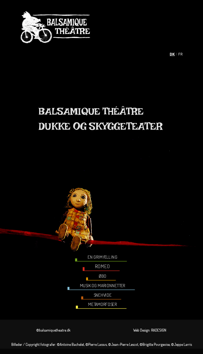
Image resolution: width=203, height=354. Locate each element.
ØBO (103, 276)
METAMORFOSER (102, 304)
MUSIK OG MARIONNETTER (102, 286)
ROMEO (102, 266)
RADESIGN (158, 330)
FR (180, 53)
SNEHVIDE (103, 295)
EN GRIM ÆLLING (102, 257)
